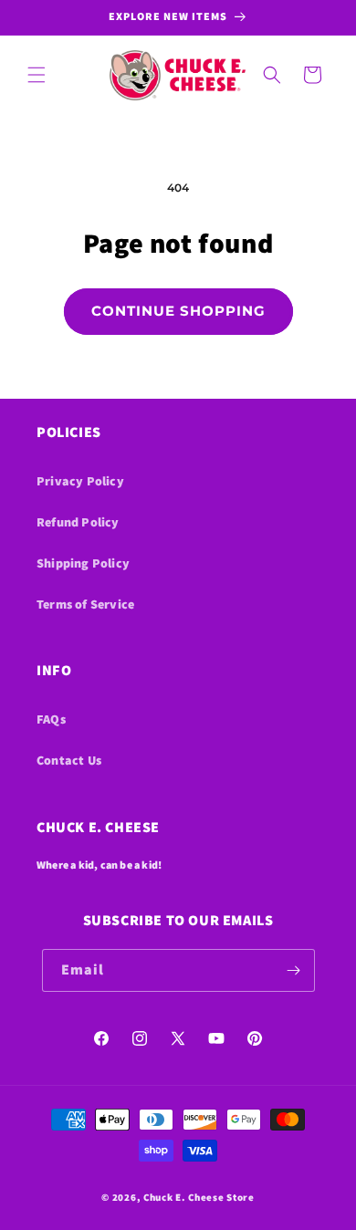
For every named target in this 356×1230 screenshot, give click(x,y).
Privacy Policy (80, 481)
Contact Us (69, 760)
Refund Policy (78, 522)
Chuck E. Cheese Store (199, 1197)
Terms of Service (85, 604)
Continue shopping (178, 310)
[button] (36, 75)
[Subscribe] (294, 970)
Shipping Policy (83, 563)
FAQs (51, 719)
